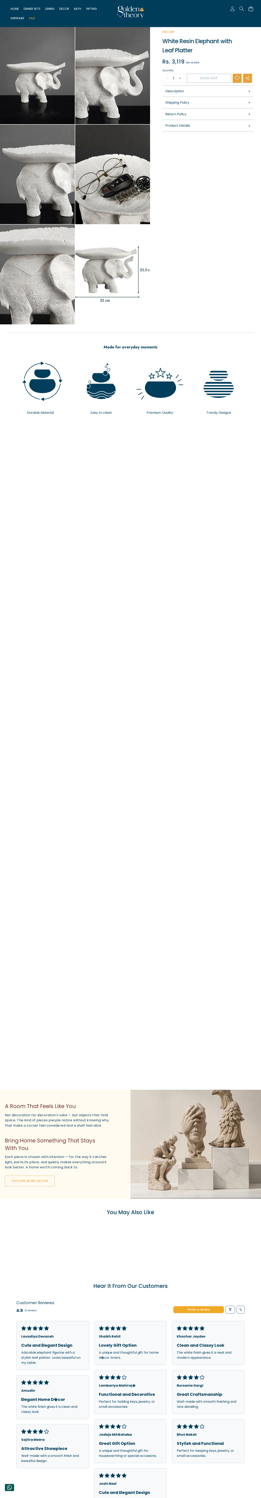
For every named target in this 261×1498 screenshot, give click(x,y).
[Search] (241, 8)
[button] (250, 8)
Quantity (168, 70)
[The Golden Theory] (130, 13)
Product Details (177, 125)
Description (174, 91)
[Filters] (230, 1310)
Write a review (198, 1309)
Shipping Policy (177, 102)
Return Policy (175, 114)
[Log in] (232, 8)
